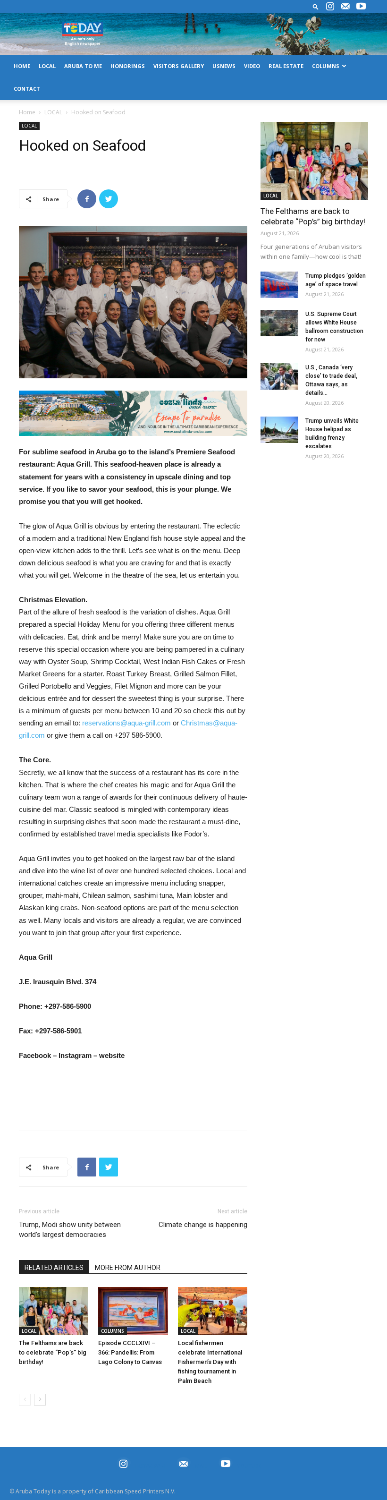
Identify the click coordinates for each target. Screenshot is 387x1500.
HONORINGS (127, 65)
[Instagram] (330, 6)
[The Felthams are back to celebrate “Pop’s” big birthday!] (53, 1311)
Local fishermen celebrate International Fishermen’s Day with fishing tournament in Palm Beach (210, 1361)
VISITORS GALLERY (178, 65)
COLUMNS (325, 65)
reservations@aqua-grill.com (126, 723)
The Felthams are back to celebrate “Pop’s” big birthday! (52, 1352)
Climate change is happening (203, 1224)
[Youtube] (361, 6)
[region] (133, 413)
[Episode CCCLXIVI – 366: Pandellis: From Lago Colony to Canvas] (133, 1311)
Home (27, 112)
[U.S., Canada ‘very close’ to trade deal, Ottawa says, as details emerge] (279, 376)
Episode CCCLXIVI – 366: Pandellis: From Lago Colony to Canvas (130, 1352)
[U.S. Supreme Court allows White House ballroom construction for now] (279, 323)
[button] (316, 6)
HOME (22, 65)
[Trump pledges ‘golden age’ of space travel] (279, 285)
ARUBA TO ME (83, 65)
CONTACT (27, 88)
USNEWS (224, 65)
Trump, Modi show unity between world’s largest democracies (70, 1229)
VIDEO (252, 65)
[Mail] (345, 6)
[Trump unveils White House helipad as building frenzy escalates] (279, 430)
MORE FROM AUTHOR (127, 1267)
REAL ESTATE (286, 65)
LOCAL (47, 65)
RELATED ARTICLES (54, 1267)
